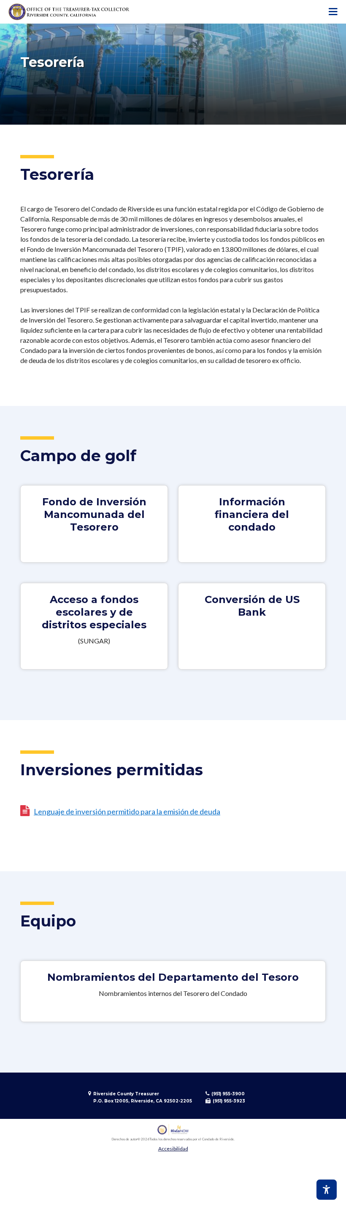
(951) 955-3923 (229, 1101)
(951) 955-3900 (228, 1094)
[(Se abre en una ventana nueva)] (173, 1129)
